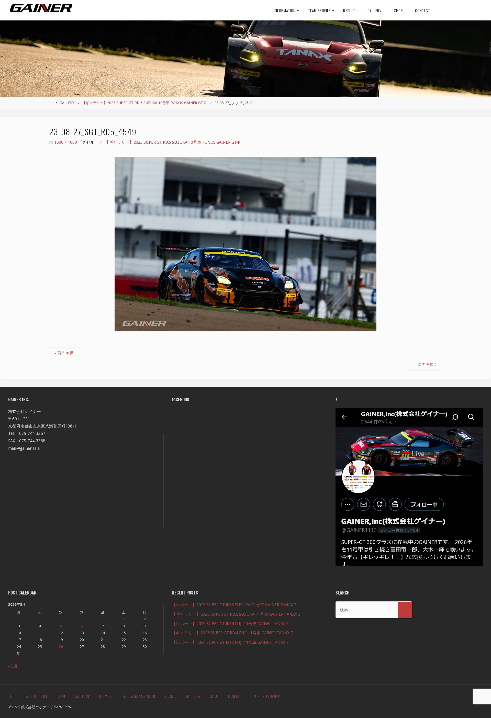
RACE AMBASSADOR (138, 696)
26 (61, 647)
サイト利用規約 (267, 696)
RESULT (170, 696)
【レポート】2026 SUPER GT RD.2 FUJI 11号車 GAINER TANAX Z (230, 642)
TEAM (60, 696)
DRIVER (105, 696)
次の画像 (425, 364)
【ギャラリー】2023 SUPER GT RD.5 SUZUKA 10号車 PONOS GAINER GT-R (144, 103)
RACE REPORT (36, 696)
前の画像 (65, 352)
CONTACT (236, 696)
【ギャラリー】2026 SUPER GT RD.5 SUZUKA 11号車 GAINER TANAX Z (236, 614)
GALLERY (67, 103)
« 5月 (13, 666)
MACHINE (82, 696)
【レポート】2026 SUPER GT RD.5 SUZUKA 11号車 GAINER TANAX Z (234, 604)
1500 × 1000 (66, 142)
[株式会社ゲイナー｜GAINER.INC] (41, 8)
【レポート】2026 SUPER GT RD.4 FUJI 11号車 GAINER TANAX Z (230, 623)
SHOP (214, 696)
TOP (11, 696)
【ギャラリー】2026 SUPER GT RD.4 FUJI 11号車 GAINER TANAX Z (232, 633)
